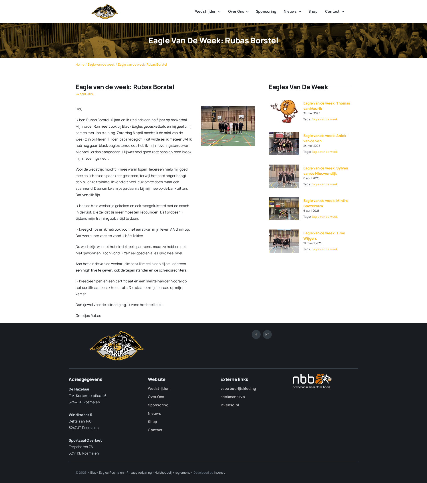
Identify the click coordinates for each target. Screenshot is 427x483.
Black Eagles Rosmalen (107, 472)
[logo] (105, 5)
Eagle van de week (325, 119)
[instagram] (267, 334)
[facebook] (256, 334)
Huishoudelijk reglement (172, 472)
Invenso (219, 472)
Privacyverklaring (139, 472)
